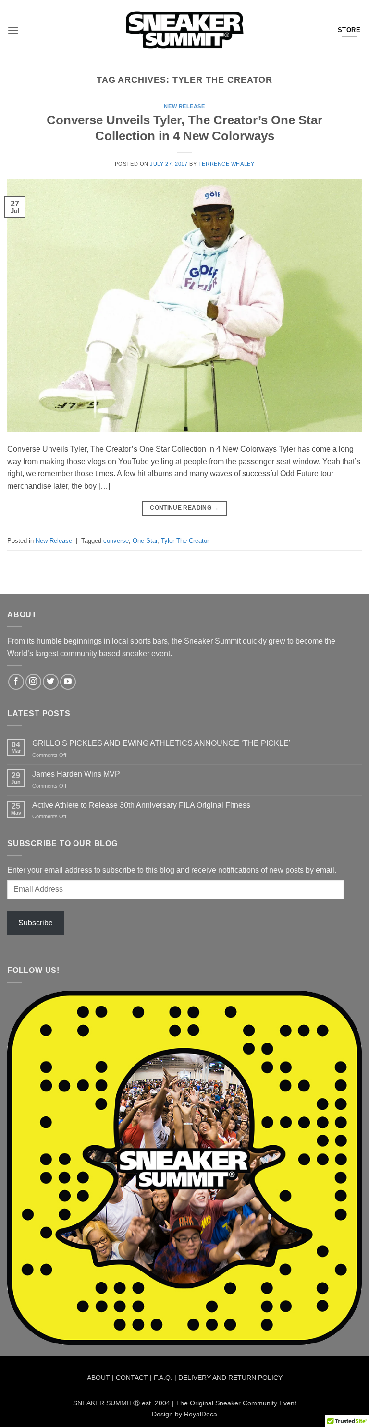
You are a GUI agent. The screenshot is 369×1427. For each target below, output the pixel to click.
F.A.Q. (163, 1377)
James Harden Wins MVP (76, 774)
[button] (13, 30)
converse (116, 540)
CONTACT (132, 1377)
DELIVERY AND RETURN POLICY (230, 1377)
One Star (145, 540)
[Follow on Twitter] (51, 682)
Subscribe (35, 923)
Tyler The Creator (185, 540)
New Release (184, 106)
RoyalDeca (200, 1414)
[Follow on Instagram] (33, 682)
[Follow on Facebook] (16, 682)
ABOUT (98, 1377)
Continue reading (184, 507)
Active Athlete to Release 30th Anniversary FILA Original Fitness (141, 805)
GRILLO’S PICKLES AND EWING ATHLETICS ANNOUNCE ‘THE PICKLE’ (161, 743)
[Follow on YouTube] (68, 682)
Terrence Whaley (226, 164)
